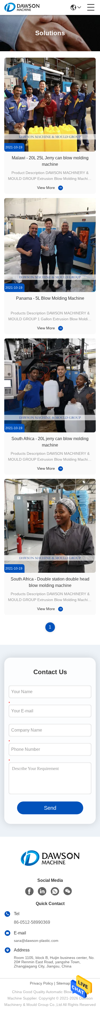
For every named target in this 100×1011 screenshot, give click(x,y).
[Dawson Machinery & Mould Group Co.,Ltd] (21, 7)
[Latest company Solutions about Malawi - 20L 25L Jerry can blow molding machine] (59, 187)
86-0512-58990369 (32, 922)
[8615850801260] (55, 891)
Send (50, 808)
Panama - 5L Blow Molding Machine (50, 298)
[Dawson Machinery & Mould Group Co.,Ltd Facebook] (29, 891)
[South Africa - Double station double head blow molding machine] (50, 571)
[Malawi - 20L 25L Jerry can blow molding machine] (50, 150)
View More (46, 187)
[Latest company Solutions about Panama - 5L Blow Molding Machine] (59, 328)
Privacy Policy (41, 983)
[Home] (50, 864)
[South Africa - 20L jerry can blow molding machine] (50, 431)
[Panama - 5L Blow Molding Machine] (50, 291)
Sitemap (63, 983)
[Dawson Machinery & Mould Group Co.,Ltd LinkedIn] (42, 891)
